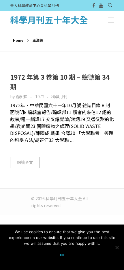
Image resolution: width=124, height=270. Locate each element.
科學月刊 (59, 96)
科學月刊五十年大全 (49, 19)
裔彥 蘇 (22, 96)
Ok (62, 255)
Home (18, 40)
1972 (39, 96)
